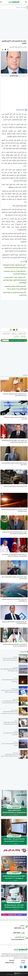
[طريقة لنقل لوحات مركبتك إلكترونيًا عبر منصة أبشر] (14, 897)
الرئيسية (24, 7)
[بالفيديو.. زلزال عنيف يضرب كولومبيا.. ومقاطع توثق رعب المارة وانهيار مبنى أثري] (14, 567)
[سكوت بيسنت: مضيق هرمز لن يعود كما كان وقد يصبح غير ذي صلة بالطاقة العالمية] (14, 590)
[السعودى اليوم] (21, 949)
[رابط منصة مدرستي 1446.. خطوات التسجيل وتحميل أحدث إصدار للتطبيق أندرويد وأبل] (14, 832)
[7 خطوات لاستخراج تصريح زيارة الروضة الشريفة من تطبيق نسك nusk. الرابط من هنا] (14, 868)
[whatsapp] (2, 49)
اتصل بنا (23, 962)
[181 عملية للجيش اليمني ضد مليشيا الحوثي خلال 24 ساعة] (14, 477)
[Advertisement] (14, 24)
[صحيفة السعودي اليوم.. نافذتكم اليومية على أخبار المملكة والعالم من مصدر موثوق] (14, 803)
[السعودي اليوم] (14, 2)
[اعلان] (14, 914)
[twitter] (5, 49)
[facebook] (7, 49)
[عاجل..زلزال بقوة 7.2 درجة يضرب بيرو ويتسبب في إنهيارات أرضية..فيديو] (14, 407)
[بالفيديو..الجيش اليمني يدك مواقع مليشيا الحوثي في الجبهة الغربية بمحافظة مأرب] (14, 500)
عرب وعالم (18, 7)
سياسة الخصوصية (9, 962)
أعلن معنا (11, 960)
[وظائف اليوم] (14, 850)
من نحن (23, 960)
